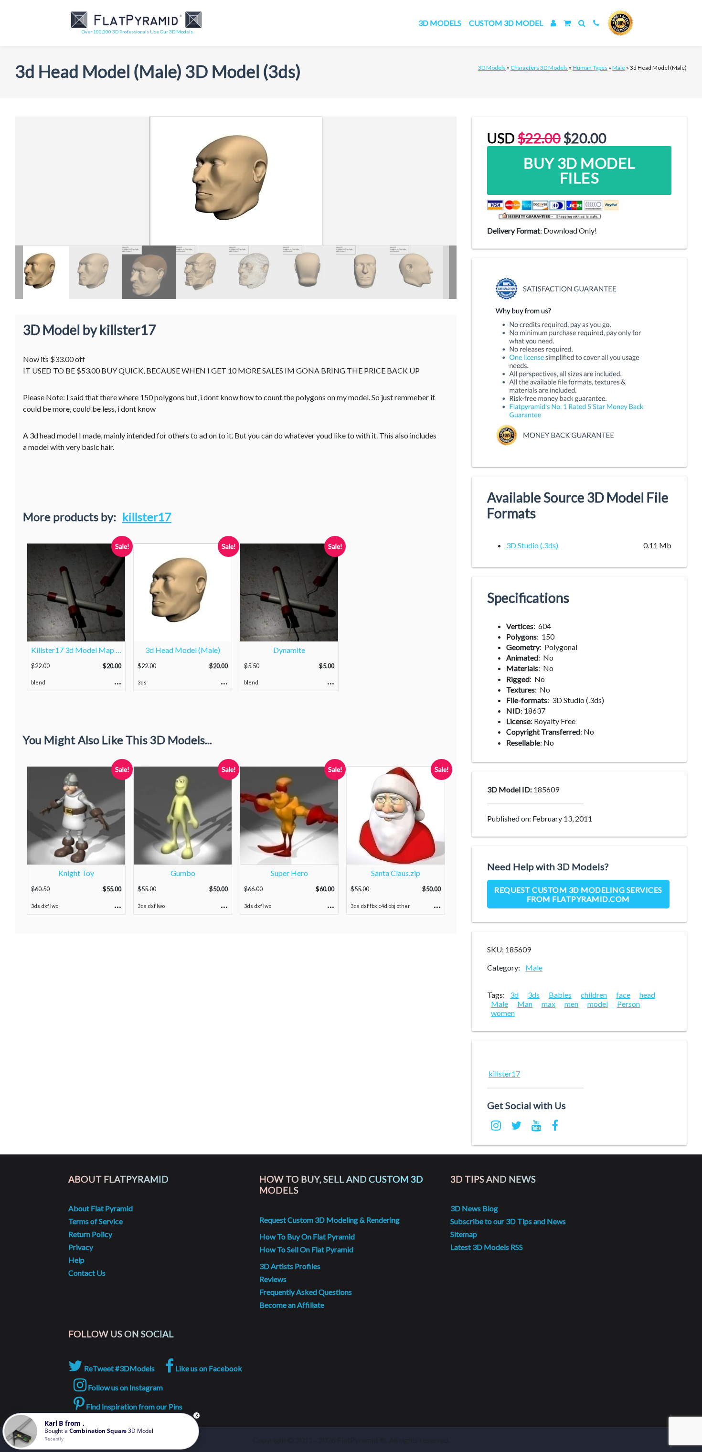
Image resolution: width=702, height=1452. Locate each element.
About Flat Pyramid (100, 1208)
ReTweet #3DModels (119, 1368)
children (594, 994)
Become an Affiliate (291, 1304)
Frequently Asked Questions (305, 1291)
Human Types (590, 67)
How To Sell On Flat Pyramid (306, 1249)
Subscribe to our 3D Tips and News (508, 1221)
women (503, 1012)
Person (628, 1003)
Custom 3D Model (506, 22)
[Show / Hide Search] (581, 22)
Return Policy (90, 1233)
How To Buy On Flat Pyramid (307, 1236)
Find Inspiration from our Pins (133, 1406)
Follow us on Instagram (124, 1387)
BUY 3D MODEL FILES (579, 170)
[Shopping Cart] (567, 22)
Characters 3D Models (539, 67)
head (647, 994)
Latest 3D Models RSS (486, 1246)
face (623, 994)
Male (618, 67)
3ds (534, 994)
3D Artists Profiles (289, 1265)
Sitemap (463, 1233)
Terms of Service (95, 1221)
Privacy (80, 1246)
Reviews (273, 1278)
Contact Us (87, 1272)
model (597, 1003)
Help (76, 1259)
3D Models (439, 22)
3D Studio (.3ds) (532, 545)
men (571, 1003)
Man (524, 1003)
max (548, 1003)
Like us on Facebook (208, 1368)
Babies (560, 994)
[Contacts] (596, 22)
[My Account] (553, 22)
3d (514, 994)
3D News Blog (474, 1208)
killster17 (146, 516)
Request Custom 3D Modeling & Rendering (329, 1219)
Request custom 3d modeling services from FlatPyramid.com (578, 894)
